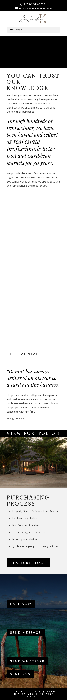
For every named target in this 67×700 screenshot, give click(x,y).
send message (25, 632)
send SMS (20, 674)
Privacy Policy (40, 695)
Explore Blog (28, 563)
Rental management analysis (28, 532)
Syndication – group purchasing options (35, 546)
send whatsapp (27, 661)
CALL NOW (21, 604)
